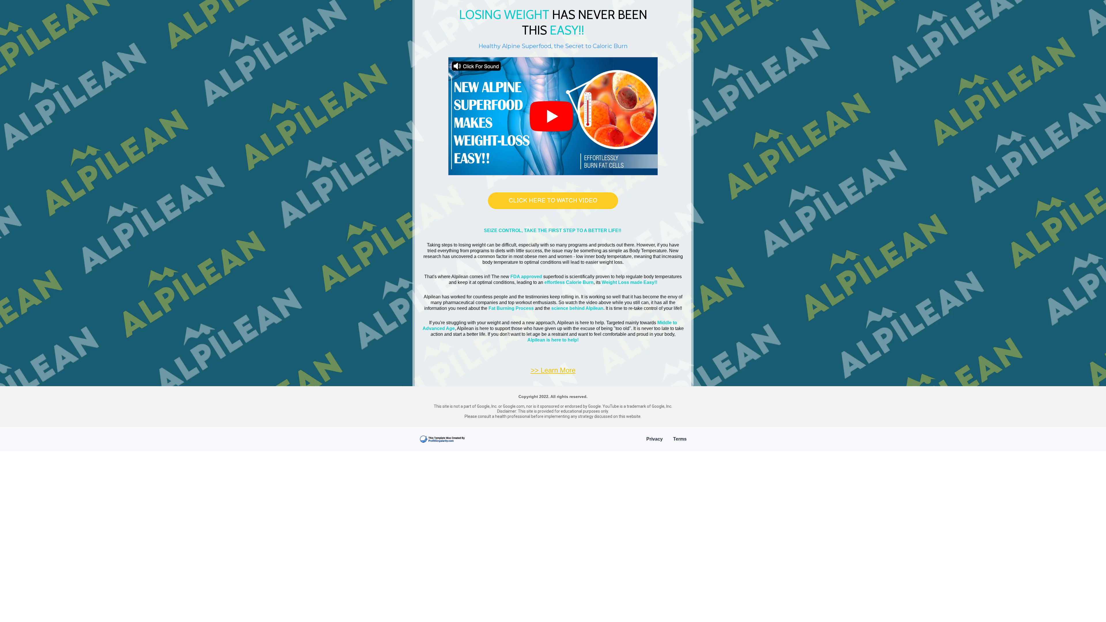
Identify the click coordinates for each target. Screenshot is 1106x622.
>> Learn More (553, 370)
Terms (680, 439)
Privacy (654, 439)
